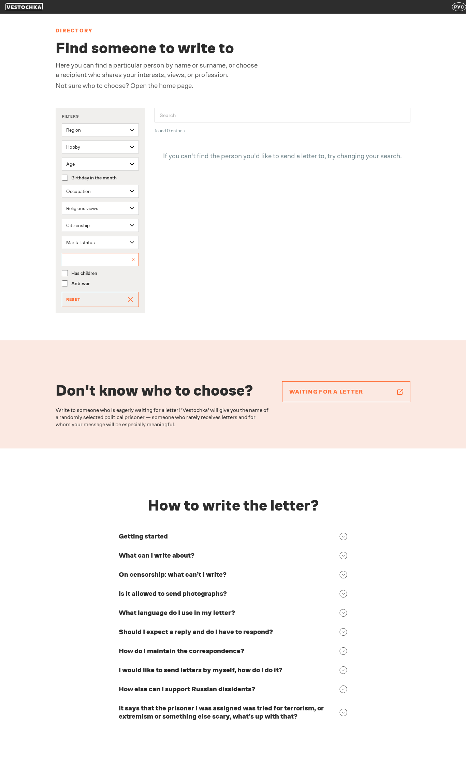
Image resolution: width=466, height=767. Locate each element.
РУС (459, 7)
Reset (73, 299)
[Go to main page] (24, 7)
